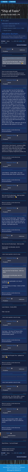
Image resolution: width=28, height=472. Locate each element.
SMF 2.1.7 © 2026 (10, 468)
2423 (24, 41)
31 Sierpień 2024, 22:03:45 (7, 54)
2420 (15, 41)
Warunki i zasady (13, 465)
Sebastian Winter (11, 80)
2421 (17, 41)
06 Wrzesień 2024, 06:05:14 (7, 415)
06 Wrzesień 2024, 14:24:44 (7, 440)
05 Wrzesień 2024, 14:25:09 (7, 373)
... (13, 41)
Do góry (3, 453)
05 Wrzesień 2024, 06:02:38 (7, 352)
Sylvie (22, 28)
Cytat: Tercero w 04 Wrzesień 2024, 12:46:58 (13, 268)
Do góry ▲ (19, 465)
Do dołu (3, 41)
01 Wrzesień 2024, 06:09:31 (7, 87)
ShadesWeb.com (17, 470)
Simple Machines (17, 468)
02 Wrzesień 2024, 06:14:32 (7, 169)
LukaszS (9, 49)
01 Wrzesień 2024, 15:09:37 (7, 142)
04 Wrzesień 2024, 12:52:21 (7, 265)
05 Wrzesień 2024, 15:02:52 (7, 393)
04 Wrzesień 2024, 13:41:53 (7, 303)
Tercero (8, 235)
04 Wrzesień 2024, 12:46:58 (7, 240)
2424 (2, 43)
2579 (6, 43)
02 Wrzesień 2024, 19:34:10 (7, 192)
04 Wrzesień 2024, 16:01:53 (7, 328)
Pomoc (8, 465)
